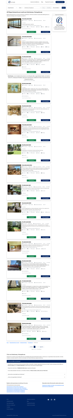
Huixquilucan (30, 342)
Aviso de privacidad (10, 403)
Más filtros (49, 7)
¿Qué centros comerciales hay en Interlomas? (16, 374)
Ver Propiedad (46, 31)
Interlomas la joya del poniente (47, 386)
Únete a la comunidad (31, 405)
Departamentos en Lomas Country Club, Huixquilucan (16, 387)
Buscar (63, 7)
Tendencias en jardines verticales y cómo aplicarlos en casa (53, 385)
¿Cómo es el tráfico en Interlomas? (14, 361)
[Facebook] (54, 400)
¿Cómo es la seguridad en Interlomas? (15, 377)
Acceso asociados (60, 1)
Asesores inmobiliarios (34, 1)
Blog (42, 1)
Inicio (8, 342)
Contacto (8, 407)
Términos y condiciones (11, 405)
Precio (43, 7)
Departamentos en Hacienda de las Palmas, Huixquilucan (17, 389)
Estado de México (23, 342)
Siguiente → (42, 346)
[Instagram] (51, 400)
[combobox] (32, 8)
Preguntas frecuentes (49, 1)
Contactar (32, 31)
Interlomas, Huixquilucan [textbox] (29, 7)
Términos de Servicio (62, 415)
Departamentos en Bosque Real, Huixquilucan (15, 386)
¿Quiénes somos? (10, 401)
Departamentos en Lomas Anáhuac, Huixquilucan (16, 391)
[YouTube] (48, 400)
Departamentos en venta (14, 342)
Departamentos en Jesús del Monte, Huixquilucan (16, 390)
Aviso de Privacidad (55, 415)
